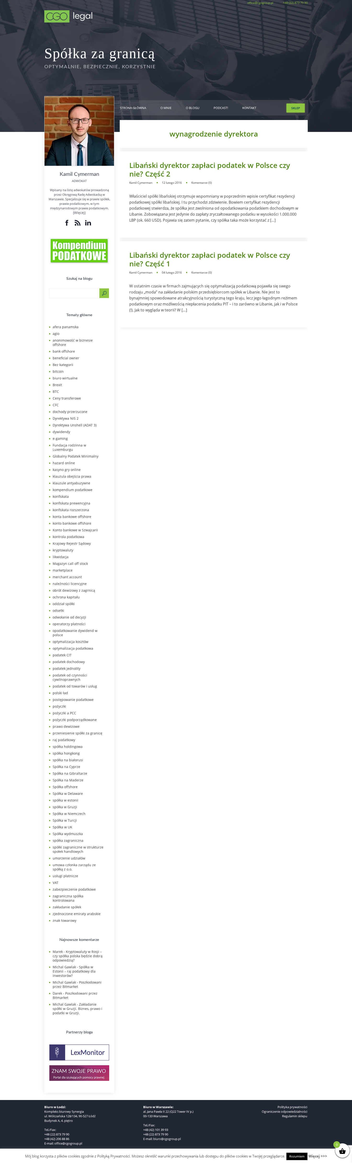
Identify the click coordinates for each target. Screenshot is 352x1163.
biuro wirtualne (65, 378)
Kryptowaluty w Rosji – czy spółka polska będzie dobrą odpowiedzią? (77, 955)
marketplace (63, 570)
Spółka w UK (62, 827)
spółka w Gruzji (65, 807)
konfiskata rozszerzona (71, 510)
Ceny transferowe (67, 398)
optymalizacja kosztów (70, 641)
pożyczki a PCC (64, 713)
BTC (56, 391)
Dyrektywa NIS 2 (66, 418)
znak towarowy (64, 920)
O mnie (165, 108)
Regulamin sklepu (294, 1116)
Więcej (79, 212)
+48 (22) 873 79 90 (295, 3)
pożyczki (59, 706)
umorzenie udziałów (69, 858)
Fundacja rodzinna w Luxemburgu (69, 447)
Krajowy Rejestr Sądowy (72, 543)
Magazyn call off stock (70, 563)
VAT (55, 882)
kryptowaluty (63, 550)
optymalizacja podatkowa (73, 648)
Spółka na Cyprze (66, 766)
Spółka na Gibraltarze (70, 773)
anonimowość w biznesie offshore (73, 342)
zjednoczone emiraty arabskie (77, 913)
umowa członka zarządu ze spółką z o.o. (74, 867)
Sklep (295, 108)
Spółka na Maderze (68, 780)
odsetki (58, 610)
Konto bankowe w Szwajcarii (75, 530)
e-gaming (60, 438)
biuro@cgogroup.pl (167, 1139)
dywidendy (61, 432)
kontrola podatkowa (68, 536)
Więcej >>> (317, 1156)
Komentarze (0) (201, 183)
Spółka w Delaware (68, 793)
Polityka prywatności (292, 1107)
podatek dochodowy (69, 661)
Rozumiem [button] (297, 1156)
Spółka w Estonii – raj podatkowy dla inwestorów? (74, 971)
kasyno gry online (67, 469)
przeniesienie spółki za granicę (77, 733)
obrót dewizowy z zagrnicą (74, 590)
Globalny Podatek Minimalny (75, 456)
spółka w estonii (65, 800)
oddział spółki (64, 604)
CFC (56, 405)
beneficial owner (66, 358)
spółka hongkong (66, 753)
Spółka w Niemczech (69, 813)
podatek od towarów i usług (75, 686)
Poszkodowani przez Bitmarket (77, 984)
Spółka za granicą (99, 53)
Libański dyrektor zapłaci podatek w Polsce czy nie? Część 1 (209, 259)
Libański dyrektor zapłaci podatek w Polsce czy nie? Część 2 (209, 169)
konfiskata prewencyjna (71, 503)
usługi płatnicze (65, 876)
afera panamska (66, 327)
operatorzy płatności (69, 624)
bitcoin (58, 371)
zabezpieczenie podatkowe (74, 889)
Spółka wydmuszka (68, 833)
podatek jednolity (66, 668)
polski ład (60, 693)
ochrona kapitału (66, 597)
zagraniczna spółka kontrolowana (68, 898)
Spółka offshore (65, 787)
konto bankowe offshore (72, 523)
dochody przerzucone (70, 411)
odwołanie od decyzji (69, 617)
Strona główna (133, 108)
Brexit (57, 385)
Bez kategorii (63, 364)
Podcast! (221, 108)
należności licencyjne (70, 583)
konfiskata (61, 496)
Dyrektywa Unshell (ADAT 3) (75, 425)
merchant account (67, 577)
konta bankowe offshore (72, 516)
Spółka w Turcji (65, 820)
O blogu (192, 108)
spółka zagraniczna (68, 840)
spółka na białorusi (68, 760)
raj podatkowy (64, 740)
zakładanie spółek (67, 907)
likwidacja (60, 557)
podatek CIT (62, 655)
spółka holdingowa (68, 746)
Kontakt (249, 108)
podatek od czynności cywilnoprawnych (70, 677)
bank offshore (64, 351)
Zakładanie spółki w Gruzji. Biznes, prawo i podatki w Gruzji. (77, 1008)
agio (56, 333)
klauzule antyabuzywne (71, 483)
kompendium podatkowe (72, 489)
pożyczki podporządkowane (75, 719)
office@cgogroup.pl (260, 3)
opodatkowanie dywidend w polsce (75, 632)
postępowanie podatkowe (73, 699)
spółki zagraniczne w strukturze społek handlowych (78, 849)
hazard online (64, 463)
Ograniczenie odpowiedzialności (284, 1111)
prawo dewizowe (66, 726)
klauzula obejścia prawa (72, 476)
